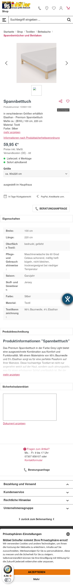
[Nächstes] (66, 63)
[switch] (8, 580)
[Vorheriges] (6, 63)
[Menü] (4, 19)
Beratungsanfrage (53, 208)
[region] (36, 69)
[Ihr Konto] (60, 8)
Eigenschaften (11, 218)
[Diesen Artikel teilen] (61, 101)
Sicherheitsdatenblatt (15, 386)
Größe (7, 168)
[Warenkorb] (68, 8)
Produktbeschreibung (15, 331)
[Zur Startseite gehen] (16, 5)
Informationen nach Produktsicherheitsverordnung (32, 137)
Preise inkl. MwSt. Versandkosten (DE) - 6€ (17, 151)
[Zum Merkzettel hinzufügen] (67, 101)
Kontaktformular (34, 460)
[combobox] (37, 19)
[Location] (46, 8)
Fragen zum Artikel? (38, 449)
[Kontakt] (39, 8)
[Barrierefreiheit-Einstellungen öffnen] (67, 299)
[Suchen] (69, 19)
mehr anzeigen (12, 132)
